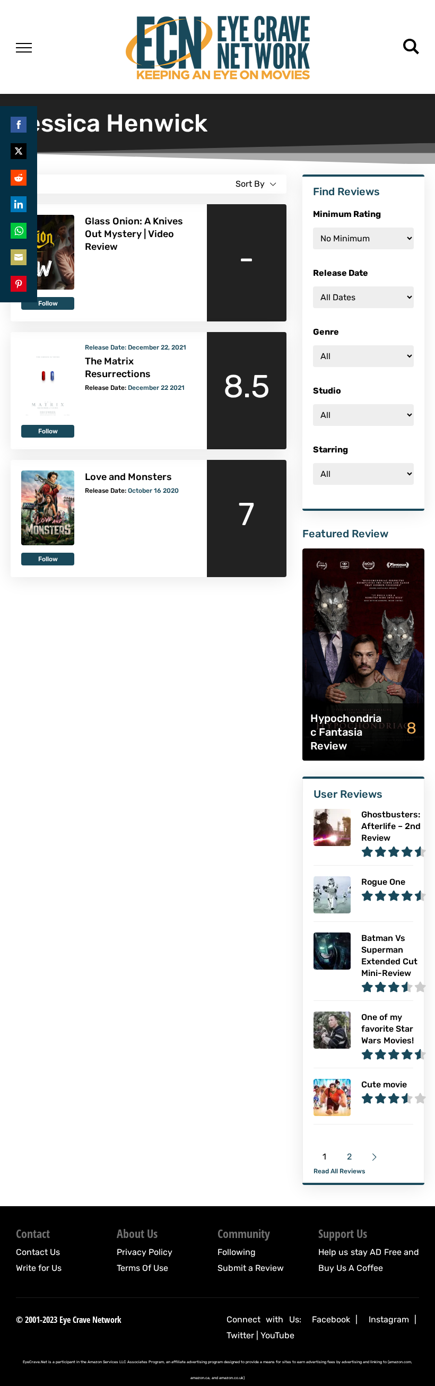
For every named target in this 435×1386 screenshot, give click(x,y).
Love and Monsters (128, 477)
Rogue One (383, 882)
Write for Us (39, 1268)
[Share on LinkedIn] (19, 204)
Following (237, 1252)
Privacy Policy (144, 1252)
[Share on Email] (19, 257)
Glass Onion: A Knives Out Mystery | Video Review (134, 233)
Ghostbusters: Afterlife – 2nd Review (391, 826)
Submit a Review (251, 1268)
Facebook (331, 1319)
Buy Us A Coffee (350, 1268)
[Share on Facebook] (19, 125)
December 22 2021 (156, 388)
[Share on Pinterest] (19, 284)
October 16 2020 (153, 490)
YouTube (277, 1335)
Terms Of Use (142, 1268)
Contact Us (38, 1252)
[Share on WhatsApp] (19, 231)
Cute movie (384, 1084)
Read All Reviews (339, 1171)
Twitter (240, 1335)
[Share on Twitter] (19, 151)
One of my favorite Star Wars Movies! (387, 1028)
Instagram (389, 1319)
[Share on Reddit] (19, 178)
